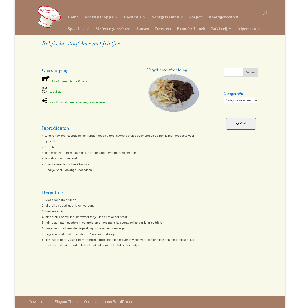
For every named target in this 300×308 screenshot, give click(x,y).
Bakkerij (219, 29)
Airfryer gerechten (113, 29)
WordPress (122, 302)
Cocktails (133, 17)
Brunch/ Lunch (191, 29)
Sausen (143, 29)
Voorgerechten (165, 17)
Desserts (163, 29)
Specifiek (76, 29)
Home (73, 17)
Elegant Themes (67, 302)
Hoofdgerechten (223, 17)
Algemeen (247, 29)
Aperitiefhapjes (99, 17)
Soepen (196, 17)
